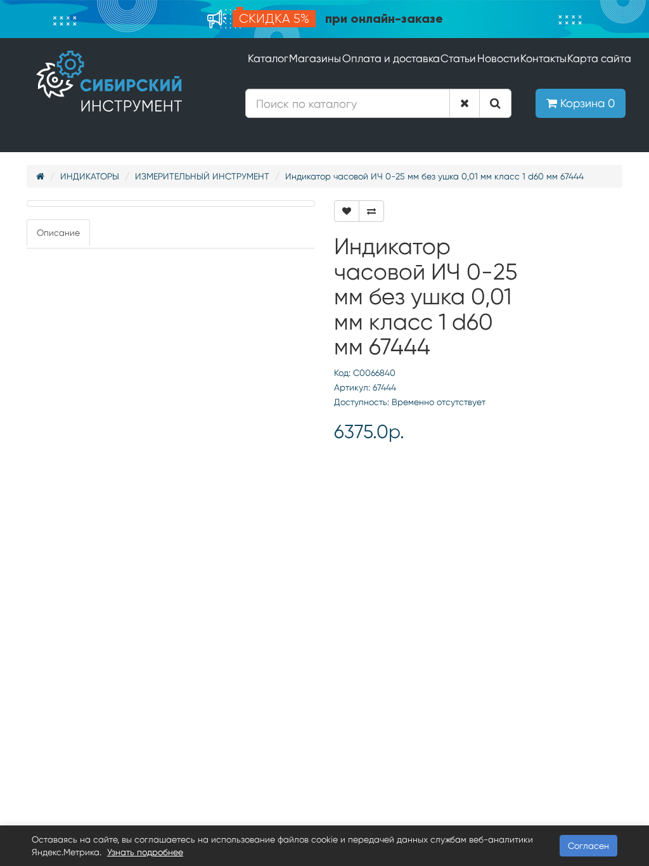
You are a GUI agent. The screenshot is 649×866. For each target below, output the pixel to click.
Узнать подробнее (145, 852)
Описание (58, 233)
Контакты (543, 58)
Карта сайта (599, 58)
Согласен (588, 846)
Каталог (268, 58)
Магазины (315, 58)
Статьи (458, 58)
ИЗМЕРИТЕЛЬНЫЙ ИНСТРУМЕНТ (202, 176)
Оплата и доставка (391, 58)
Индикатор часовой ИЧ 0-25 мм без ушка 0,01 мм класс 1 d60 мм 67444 (434, 176)
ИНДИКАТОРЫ (89, 176)
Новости (498, 58)
